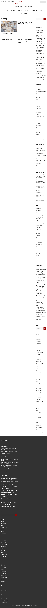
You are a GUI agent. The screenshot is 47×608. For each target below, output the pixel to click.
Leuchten (42, 47)
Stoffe (40, 71)
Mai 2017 (38, 357)
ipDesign (43, 43)
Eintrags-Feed (39, 427)
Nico (37, 198)
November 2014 (39, 397)
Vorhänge (43, 75)
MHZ (43, 53)
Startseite (7, 10)
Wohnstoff (38, 79)
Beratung (38, 29)
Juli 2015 (38, 379)
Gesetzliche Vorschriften (9, 483)
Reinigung (37, 307)
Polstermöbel (40, 63)
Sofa (44, 70)
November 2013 (39, 417)
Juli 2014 (38, 403)
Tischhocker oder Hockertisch (10, 471)
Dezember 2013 (39, 415)
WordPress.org (39, 431)
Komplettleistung (40, 101)
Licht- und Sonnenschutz (11, 490)
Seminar (27, 10)
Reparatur (40, 307)
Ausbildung (38, 87)
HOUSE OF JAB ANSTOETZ (36, 10)
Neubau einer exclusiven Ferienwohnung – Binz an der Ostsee (26, 41)
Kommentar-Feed (40, 429)
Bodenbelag (39, 32)
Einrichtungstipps (24, 13)
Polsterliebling (39, 121)
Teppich (39, 74)
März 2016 (38, 370)
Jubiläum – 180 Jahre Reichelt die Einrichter (40, 176)
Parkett (41, 57)
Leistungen (13, 10)
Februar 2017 (39, 359)
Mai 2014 (38, 408)
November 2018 (39, 343)
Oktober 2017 (39, 350)
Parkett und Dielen (40, 116)
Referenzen (38, 125)
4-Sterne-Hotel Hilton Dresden (7, 34)
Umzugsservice (38, 75)
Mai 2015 (38, 383)
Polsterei (39, 60)
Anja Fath (38, 174)
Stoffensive (44, 71)
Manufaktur (21, 10)
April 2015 (38, 386)
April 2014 (38, 410)
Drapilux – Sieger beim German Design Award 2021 (41, 157)
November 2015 (39, 377)
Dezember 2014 (39, 394)
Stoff (37, 71)
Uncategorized (39, 136)
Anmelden (38, 425)
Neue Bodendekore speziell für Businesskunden (40, 152)
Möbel (37, 57)
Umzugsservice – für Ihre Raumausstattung (25, 22)
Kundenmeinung (39, 104)
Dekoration (43, 274)
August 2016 (38, 365)
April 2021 (38, 336)
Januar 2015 (38, 392)
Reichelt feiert (39, 127)
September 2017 (39, 352)
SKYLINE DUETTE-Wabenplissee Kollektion (40, 162)
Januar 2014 (38, 412)
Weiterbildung (40, 77)
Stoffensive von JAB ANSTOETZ (6, 40)
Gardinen (38, 37)
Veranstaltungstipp (40, 138)
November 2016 (39, 361)
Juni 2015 (38, 381)
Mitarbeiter (40, 55)
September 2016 (39, 363)
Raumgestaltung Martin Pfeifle (7, 462)
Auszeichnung (39, 27)
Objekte (38, 114)
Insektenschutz (38, 43)
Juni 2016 (38, 368)
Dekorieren (37, 35)
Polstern (38, 65)
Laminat (38, 47)
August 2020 (39, 339)
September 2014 (39, 401)
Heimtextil (38, 40)
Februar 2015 (39, 390)
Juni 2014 (38, 406)
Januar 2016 (38, 372)
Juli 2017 (38, 354)
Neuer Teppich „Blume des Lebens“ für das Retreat (41, 195)
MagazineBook (27, 605)
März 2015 (38, 388)
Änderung (42, 79)
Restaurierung (39, 130)
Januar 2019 (38, 341)
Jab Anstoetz (40, 45)
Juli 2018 (38, 345)
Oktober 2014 (39, 399)
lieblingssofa (38, 51)
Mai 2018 (38, 348)
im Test (37, 99)
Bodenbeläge (39, 33)
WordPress (17, 605)
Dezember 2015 (39, 374)
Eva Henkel (42, 35)
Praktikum (42, 65)
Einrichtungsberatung (41, 91)
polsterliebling (39, 61)
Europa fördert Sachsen (5, 453)
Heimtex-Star (43, 38)
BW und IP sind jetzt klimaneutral (7, 443)
